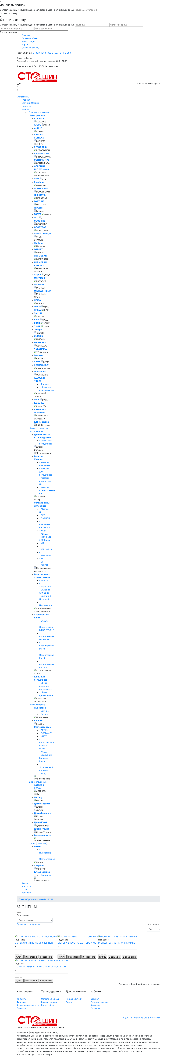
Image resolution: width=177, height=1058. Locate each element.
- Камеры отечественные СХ (47, 490)
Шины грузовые (37, 115)
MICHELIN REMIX (42, 291)
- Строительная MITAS (46, 645)
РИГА (37, 399)
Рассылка (95, 1008)
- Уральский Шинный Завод (45, 758)
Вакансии (26, 892)
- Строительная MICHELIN (46, 636)
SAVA (37, 319)
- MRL (42, 543)
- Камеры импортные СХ (45, 481)
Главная (26, 99)
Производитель (35, 899)
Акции (25, 883)
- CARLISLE (45, 518)
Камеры (38, 720)
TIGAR (37, 326)
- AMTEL (43, 730)
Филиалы (21, 1002)
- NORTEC (44, 580)
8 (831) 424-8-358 (42, 53)
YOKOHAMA (40, 349)
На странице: (153, 924)
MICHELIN (39, 284)
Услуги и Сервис (30, 103)
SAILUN (38, 313)
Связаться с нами (50, 999)
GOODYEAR (40, 227)
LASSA (37, 274)
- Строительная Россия (46, 664)
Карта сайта (47, 1005)
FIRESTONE (40, 195)
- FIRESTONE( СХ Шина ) (45, 524)
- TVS (42, 558)
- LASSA (43, 620)
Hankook (38, 243)
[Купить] (16, 977)
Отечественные (42, 727)
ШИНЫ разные (41, 422)
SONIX (37, 323)
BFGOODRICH (41, 147)
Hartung (38, 797)
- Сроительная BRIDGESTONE (46, 627)
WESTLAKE (40, 342)
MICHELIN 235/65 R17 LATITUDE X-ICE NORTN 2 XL (40, 966)
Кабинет (94, 999)
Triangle (38, 329)
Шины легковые (37, 704)
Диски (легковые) (38, 843)
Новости (26, 106)
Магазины (24, 96)
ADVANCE (39, 118)
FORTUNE (39, 201)
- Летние (43, 714)
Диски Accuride (42, 803)
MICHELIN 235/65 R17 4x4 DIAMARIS (116, 943)
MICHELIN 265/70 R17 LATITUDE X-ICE (77, 943)
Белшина (38, 355)
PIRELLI (37, 310)
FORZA (37, 214)
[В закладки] (18, 977)
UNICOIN (38, 336)
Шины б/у (39, 403)
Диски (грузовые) (38, 781)
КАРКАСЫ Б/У (41, 365)
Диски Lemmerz (42, 813)
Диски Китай (41, 822)
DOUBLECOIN (41, 188)
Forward (38, 207)
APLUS (37, 124)
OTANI (37, 306)
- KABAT (43, 530)
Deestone (39, 182)
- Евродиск (45, 875)
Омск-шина (40, 371)
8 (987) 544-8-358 (61, 53)
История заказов (99, 1002)
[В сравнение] (21, 977)
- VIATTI (43, 736)
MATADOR (39, 278)
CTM (36, 178)
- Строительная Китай (46, 655)
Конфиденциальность (28, 1005)
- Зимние (44, 711)
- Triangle (44, 384)
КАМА (37, 361)
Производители (74, 999)
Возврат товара (49, 1002)
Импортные (40, 707)
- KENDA (43, 533)
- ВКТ (42, 561)
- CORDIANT (45, 733)
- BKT (42, 515)
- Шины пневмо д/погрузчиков (45, 686)
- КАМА (43, 751)
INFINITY (38, 249)
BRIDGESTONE (41, 153)
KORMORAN (40, 255)
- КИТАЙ (43, 565)
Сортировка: (23, 915)
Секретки (39, 865)
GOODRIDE (39, 221)
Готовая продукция (39, 112)
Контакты (26, 886)
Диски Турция (41, 828)
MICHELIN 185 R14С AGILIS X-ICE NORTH (35, 943)
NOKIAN (38, 300)
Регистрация (28, 41)
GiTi (36, 217)
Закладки (95, 1005)
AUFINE (38, 128)
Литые (37, 846)
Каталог (26, 109)
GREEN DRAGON (42, 233)
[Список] (18, 912)
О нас (24, 889)
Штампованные (42, 872)
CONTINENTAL (41, 160)
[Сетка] (20, 912)
